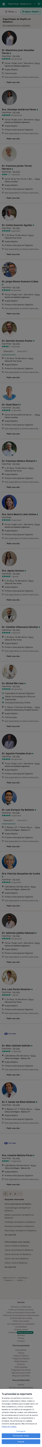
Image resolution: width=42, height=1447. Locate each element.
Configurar (21, 1431)
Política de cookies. (9, 1427)
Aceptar (21, 1442)
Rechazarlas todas (21, 1436)
